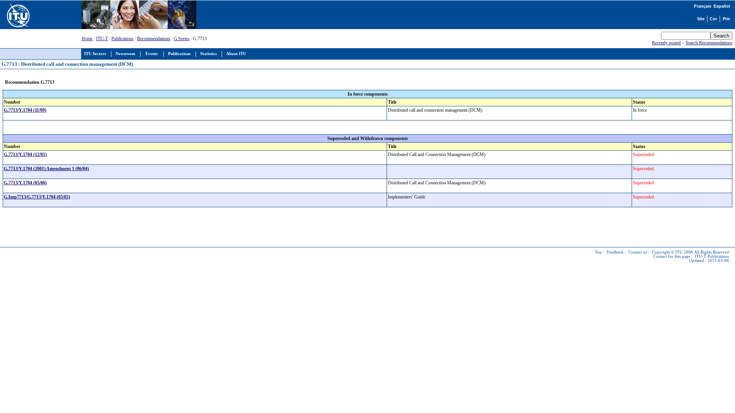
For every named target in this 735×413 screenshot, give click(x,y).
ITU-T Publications (712, 256)
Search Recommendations (709, 43)
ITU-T (102, 38)
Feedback (615, 252)
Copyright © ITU (667, 252)
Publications (122, 38)
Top (598, 252)
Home (87, 38)
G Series (181, 38)
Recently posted (666, 43)
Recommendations (153, 38)
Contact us (638, 252)
